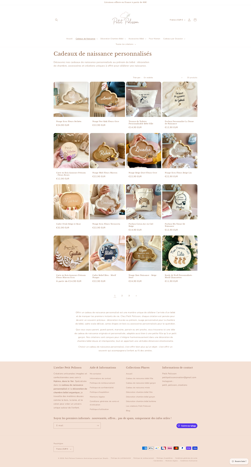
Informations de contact (100, 378)
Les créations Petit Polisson (138, 406)
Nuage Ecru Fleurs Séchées (68, 121)
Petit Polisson (70, 458)
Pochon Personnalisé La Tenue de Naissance (179, 122)
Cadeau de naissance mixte (138, 387)
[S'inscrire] (98, 425)
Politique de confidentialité (102, 387)
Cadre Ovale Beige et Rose (68, 224)
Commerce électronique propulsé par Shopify (92, 458)
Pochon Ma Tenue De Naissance (175, 225)
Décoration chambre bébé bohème (141, 401)
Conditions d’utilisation (188, 461)
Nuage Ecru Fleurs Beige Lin (178, 173)
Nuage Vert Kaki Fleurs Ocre (105, 121)
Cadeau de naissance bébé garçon (141, 383)
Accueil (129, 373)
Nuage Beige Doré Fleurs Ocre (143, 173)
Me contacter (95, 373)
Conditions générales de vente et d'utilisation (104, 403)
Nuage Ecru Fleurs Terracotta (106, 224)
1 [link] (115, 295)
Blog (128, 410)
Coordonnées (158, 461)
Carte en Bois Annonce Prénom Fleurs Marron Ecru (71, 276)
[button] (56, 20)
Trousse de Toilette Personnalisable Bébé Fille (141, 122)
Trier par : (137, 77)
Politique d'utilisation (99, 409)
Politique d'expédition (99, 392)
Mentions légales (97, 397)
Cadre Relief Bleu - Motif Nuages (104, 276)
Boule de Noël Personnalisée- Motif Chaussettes (179, 276)
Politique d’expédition (165, 458)
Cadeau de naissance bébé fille (139, 378)
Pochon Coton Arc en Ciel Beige (141, 225)
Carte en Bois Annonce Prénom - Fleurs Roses (71, 174)
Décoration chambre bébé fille (139, 392)
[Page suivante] (136, 296)
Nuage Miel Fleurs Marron (104, 173)
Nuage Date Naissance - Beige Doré (142, 276)
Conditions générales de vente (186, 458)
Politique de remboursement (102, 383)
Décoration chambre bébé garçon (140, 397)
